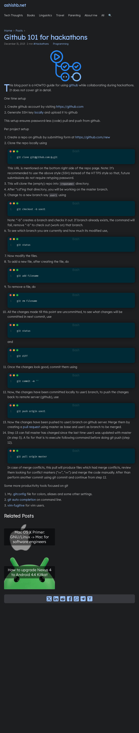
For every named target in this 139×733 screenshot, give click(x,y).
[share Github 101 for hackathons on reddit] (62, 598)
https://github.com (69, 107)
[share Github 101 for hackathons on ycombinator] (89, 598)
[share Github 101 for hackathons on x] (49, 598)
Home (8, 30)
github (73, 85)
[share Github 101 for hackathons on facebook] (69, 598)
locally (39, 112)
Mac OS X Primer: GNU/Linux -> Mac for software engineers (29, 537)
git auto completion (21, 500)
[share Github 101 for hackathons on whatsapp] (76, 598)
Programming (60, 43)
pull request (31, 427)
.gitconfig (19, 494)
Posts (19, 30)
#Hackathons (41, 43)
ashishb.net (15, 5)
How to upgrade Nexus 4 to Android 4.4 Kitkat (29, 572)
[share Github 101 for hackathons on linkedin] (55, 598)
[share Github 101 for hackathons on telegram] (83, 598)
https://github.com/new (92, 137)
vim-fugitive (16, 505)
